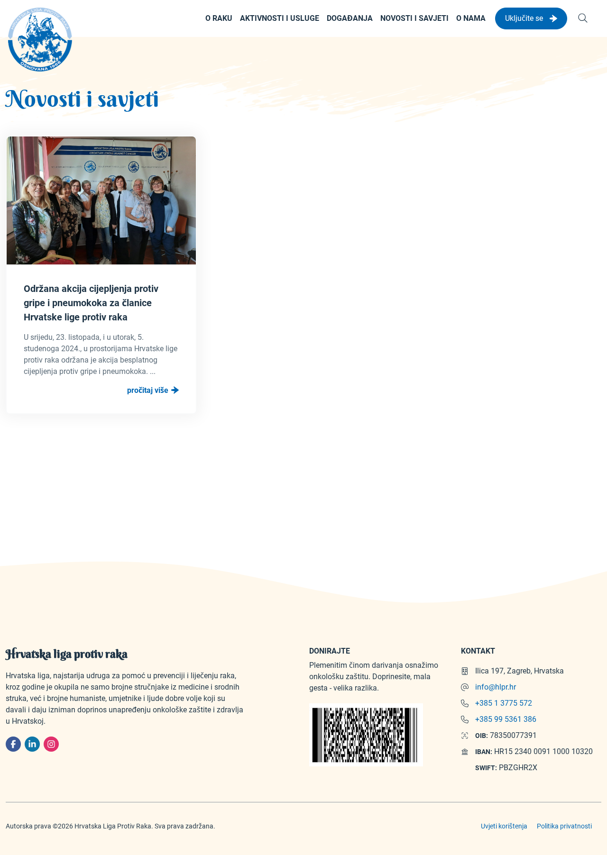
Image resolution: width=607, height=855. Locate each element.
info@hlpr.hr (495, 686)
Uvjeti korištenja (504, 826)
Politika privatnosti (564, 826)
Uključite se (525, 18)
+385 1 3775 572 (503, 703)
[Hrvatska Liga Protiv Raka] (40, 40)
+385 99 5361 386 (505, 719)
